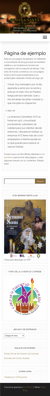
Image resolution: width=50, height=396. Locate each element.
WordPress (28, 387)
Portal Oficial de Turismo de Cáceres (21, 354)
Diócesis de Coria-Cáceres (16, 358)
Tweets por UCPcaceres (15, 377)
